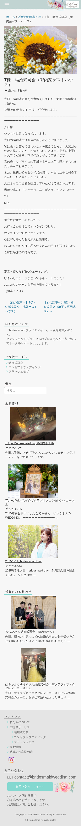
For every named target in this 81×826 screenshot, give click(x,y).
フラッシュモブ (19, 371)
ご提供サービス (20, 727)
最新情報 (15, 747)
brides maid (39, 814)
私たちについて (20, 722)
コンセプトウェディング (24, 367)
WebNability (50, 820)
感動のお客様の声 (30, 17)
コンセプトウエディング (30, 737)
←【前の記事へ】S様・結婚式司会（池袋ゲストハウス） (21, 307)
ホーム (10, 17)
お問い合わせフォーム (30, 786)
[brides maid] (52, 4)
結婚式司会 (16, 362)
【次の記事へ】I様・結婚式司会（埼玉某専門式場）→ (60, 307)
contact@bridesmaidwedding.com (45, 777)
